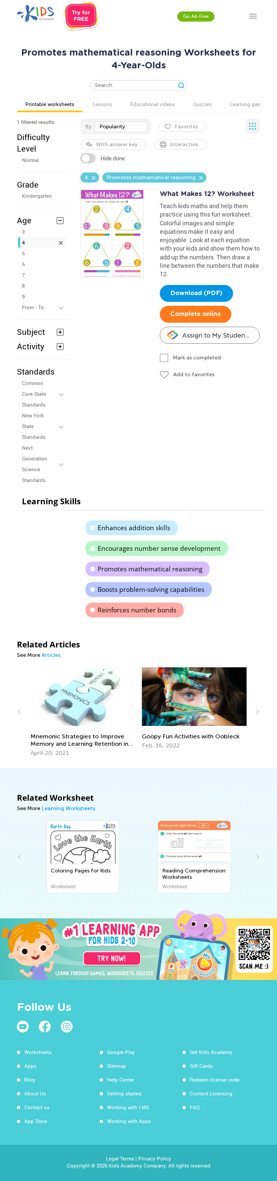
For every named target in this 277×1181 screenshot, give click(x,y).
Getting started (124, 1093)
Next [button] (256, 711)
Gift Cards (201, 1065)
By (88, 126)
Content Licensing (211, 1093)
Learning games (248, 104)
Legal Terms (120, 1158)
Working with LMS (128, 1107)
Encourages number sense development (159, 548)
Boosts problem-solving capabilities (151, 589)
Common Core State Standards (34, 394)
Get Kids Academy (211, 1052)
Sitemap (116, 1065)
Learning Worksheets (68, 808)
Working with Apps (129, 1121)
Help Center (120, 1079)
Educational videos (152, 104)
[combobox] (121, 126)
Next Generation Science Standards (34, 463)
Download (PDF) (196, 293)
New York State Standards (34, 426)
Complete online (195, 314)
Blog (29, 1079)
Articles (51, 655)
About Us (35, 1093)
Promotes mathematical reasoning (150, 569)
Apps (30, 1065)
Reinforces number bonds (137, 610)
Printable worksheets (49, 104)
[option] (82, 712)
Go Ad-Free (196, 16)
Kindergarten (37, 195)
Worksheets (38, 1052)
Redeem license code (215, 1079)
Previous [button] (20, 711)
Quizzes (202, 104)
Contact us (37, 1107)
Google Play (121, 1052)
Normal (30, 160)
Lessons (102, 104)
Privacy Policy (154, 1158)
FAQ (195, 1107)
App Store (35, 1121)
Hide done (113, 158)
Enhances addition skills (134, 527)
